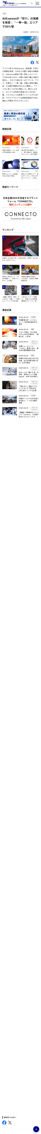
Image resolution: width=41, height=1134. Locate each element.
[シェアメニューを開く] (36, 1129)
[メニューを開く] (37, 3)
